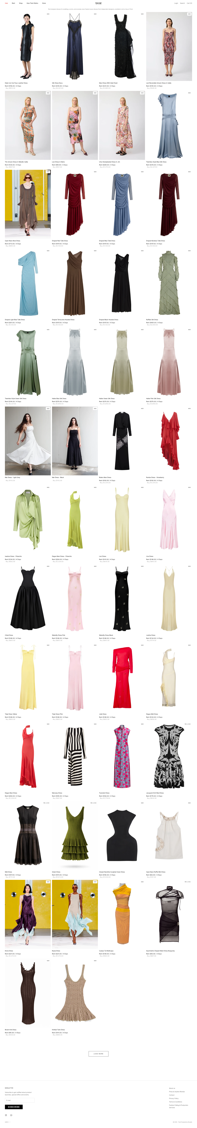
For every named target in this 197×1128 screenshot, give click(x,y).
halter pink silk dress (153, 398)
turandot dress (104, 793)
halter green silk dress (107, 398)
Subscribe (14, 1107)
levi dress (102, 556)
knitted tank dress (58, 1029)
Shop (21, 3)
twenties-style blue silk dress (156, 162)
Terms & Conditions (175, 1102)
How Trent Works (32, 3)
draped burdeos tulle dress (155, 240)
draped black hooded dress (108, 319)
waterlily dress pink (58, 635)
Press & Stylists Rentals (177, 1091)
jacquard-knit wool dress (155, 793)
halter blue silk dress (59, 398)
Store (44, 3)
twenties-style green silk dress (15, 398)
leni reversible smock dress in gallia (158, 83)
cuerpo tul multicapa (106, 951)
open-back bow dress (12, 240)
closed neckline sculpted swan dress (112, 872)
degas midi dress (152, 714)
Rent (13, 3)
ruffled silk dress (152, 319)
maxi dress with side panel (108, 83)
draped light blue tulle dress (15, 319)
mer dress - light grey (12, 477)
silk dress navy (57, 83)
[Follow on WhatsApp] (11, 1115)
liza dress (149, 556)
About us (172, 1088)
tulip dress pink (57, 714)
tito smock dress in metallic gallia (16, 162)
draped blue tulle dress (107, 240)
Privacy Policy (174, 1098)
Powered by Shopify (186, 1122)
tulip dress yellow (11, 714)
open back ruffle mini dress (155, 872)
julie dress (102, 714)
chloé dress (9, 635)
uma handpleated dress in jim (109, 162)
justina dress (150, 635)
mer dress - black (58, 477)
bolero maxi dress (105, 477)
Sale (6, 3)
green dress (56, 872)
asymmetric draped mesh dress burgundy (160, 951)
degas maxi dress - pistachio (62, 556)
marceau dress (57, 793)
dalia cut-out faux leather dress (16, 83)
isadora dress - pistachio (13, 556)
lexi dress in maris (58, 162)
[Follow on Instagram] (6, 1115)
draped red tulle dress (60, 240)
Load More (98, 1054)
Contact (171, 1095)
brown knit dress (10, 1029)
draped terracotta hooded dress (63, 319)
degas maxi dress (11, 793)
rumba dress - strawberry (155, 477)
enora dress (9, 951)
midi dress (8, 872)
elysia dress (56, 951)
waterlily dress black (106, 635)
